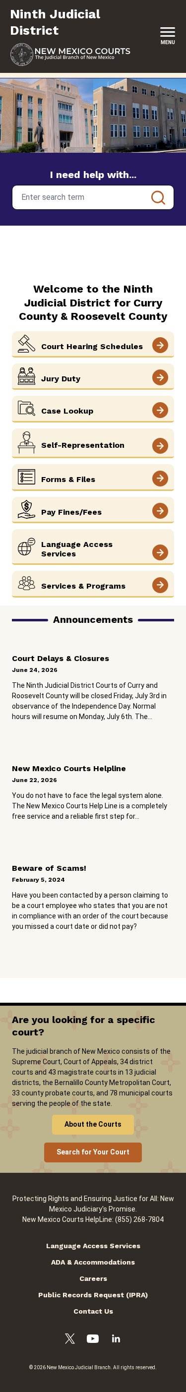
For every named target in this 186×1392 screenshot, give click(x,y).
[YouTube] (93, 1340)
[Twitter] (70, 1340)
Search (158, 197)
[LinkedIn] (116, 1340)
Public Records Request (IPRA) (93, 1295)
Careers (93, 1278)
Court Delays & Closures (60, 658)
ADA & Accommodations (93, 1262)
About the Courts (93, 1124)
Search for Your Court (93, 1152)
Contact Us (93, 1311)
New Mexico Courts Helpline (69, 768)
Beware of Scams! (49, 868)
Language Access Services (93, 1246)
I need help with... (93, 175)
